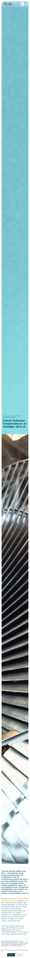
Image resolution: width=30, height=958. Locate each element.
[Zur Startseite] (8, 4)
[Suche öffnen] (22, 4)
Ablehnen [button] (19, 954)
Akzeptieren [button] (11, 954)
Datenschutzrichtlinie (5, 943)
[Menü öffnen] (27, 4)
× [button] (26, 938)
